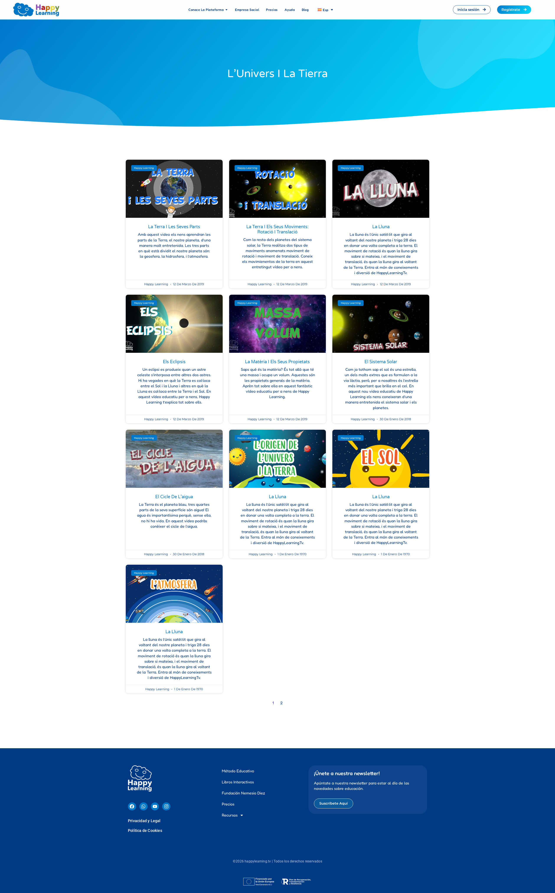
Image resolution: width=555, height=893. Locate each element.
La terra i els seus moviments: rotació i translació (277, 229)
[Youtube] (155, 806)
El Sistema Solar (380, 361)
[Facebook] (132, 806)
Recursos (230, 815)
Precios (228, 804)
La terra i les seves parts (174, 226)
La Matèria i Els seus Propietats (277, 361)
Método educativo (238, 770)
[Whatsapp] (143, 806)
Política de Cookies (145, 830)
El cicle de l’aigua (174, 496)
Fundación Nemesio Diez (243, 793)
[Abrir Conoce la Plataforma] (226, 10)
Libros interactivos (238, 781)
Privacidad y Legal (144, 820)
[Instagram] (166, 806)
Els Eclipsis (174, 361)
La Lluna (381, 226)
